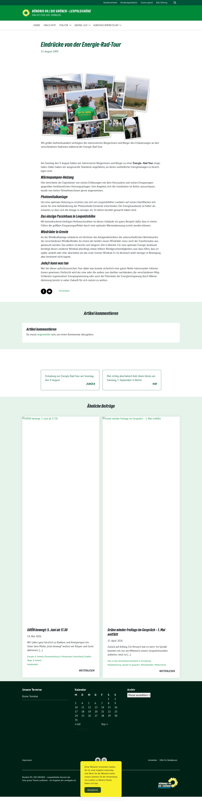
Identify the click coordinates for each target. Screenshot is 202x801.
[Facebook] (98, 760)
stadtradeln (33, 664)
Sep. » (104, 724)
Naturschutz (161, 664)
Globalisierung (115, 664)
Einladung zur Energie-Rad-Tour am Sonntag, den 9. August (70, 380)
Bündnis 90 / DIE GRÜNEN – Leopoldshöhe (61, 11)
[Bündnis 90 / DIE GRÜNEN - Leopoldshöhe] (26, 12)
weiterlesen (86, 670)
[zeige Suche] (175, 2)
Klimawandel (147, 664)
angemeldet (43, 334)
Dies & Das (112, 661)
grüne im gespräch (132, 664)
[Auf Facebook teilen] (43, 291)
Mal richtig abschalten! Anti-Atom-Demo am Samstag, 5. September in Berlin (132, 380)
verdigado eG (70, 780)
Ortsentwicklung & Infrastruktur (58, 656)
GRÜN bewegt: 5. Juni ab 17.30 (47, 630)
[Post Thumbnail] (60, 519)
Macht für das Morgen (46, 15)
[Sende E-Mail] (49, 291)
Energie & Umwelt (35, 656)
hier (96, 783)
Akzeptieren (92, 790)
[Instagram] (104, 760)
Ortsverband (64, 290)
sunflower (43, 780)
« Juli (78, 724)
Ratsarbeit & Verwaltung (140, 661)
